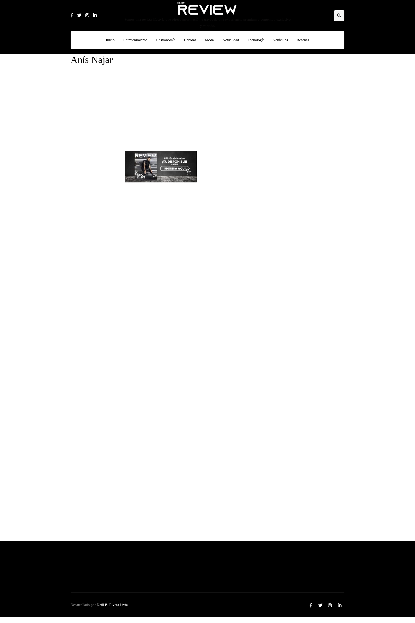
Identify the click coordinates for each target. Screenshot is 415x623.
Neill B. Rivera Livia (112, 605)
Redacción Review (169, 141)
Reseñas (303, 40)
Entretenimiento (135, 40)
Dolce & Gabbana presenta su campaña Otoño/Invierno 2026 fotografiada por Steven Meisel (299, 470)
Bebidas (190, 40)
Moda (209, 40)
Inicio (110, 40)
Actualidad (230, 40)
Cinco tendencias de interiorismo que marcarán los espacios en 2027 (321, 197)
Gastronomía (165, 40)
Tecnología (256, 40)
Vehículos (280, 40)
